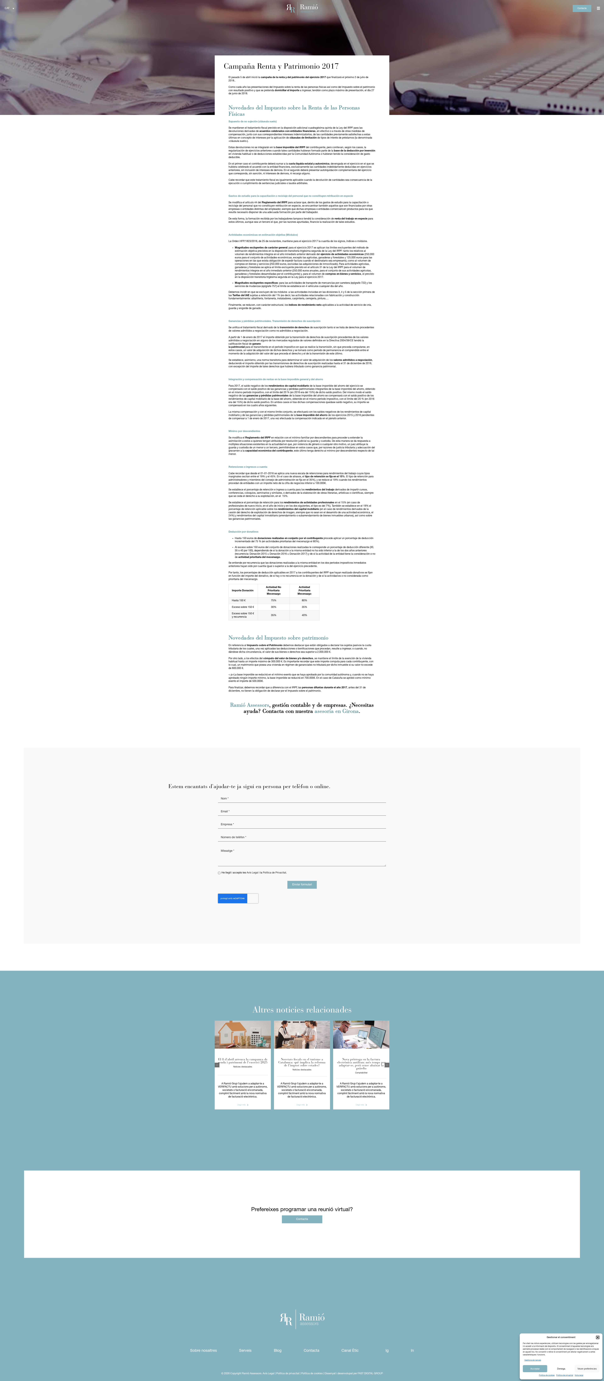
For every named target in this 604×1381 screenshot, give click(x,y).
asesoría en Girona (337, 711)
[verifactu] (361, 1022)
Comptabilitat (361, 1073)
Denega (561, 1368)
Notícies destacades (242, 1067)
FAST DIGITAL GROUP (370, 1373)
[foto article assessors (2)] (243, 1022)
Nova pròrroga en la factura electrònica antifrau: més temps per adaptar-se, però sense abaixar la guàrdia (361, 1064)
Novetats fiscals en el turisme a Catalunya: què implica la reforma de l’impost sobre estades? (301, 1062)
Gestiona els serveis (532, 1360)
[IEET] (302, 1022)
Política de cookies (547, 1375)
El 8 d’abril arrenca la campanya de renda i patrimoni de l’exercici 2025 (242, 1061)
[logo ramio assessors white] (302, 1311)
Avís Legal (252, 873)
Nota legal (579, 1375)
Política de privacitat (564, 1375)
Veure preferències (587, 1368)
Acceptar (535, 1368)
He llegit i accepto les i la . (254, 873)
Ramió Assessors (249, 705)
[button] (597, 1337)
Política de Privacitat (274, 873)
